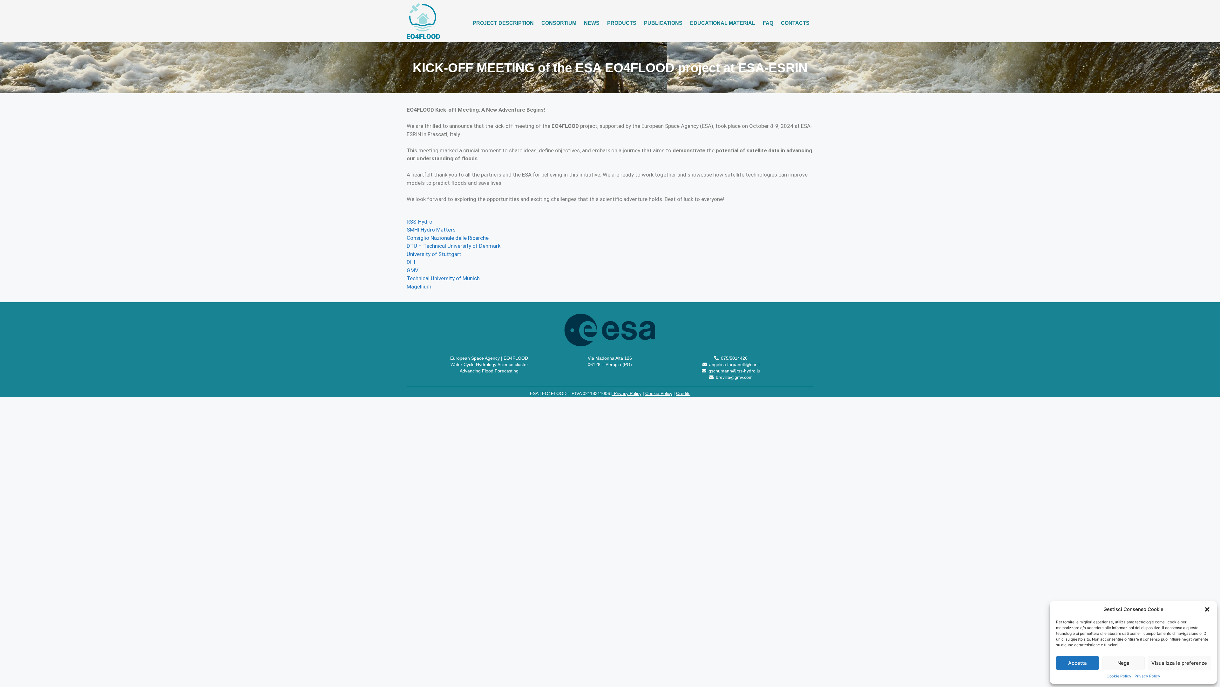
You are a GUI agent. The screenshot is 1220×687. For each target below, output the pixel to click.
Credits (683, 393)
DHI (411, 262)
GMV (412, 270)
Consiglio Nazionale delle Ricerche (448, 238)
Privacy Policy (1147, 676)
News (592, 23)
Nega (1123, 663)
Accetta (1077, 663)
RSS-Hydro (419, 222)
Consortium (558, 23)
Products (621, 23)
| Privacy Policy (626, 393)
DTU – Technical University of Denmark (453, 246)
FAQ (768, 23)
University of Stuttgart (434, 254)
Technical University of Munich (443, 278)
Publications (663, 23)
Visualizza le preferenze (1179, 663)
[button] (1207, 609)
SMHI (413, 229)
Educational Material (722, 23)
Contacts (795, 23)
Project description (503, 23)
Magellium (419, 286)
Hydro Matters (438, 229)
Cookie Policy (1119, 676)
